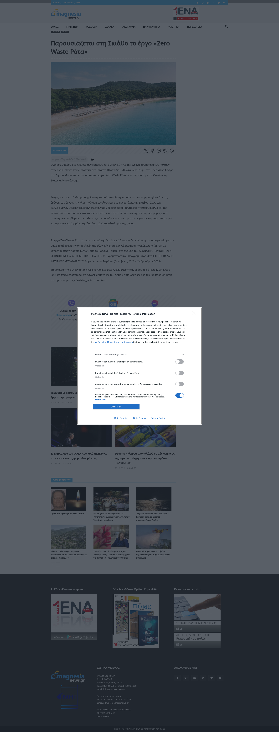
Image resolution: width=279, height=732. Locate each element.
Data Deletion (121, 418)
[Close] (195, 314)
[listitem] (139, 354)
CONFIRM (116, 407)
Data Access (139, 418)
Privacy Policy (158, 418)
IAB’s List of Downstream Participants (114, 342)
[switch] (179, 361)
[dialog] (139, 366)
